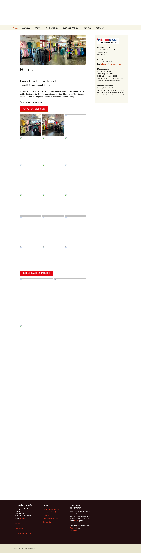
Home (15, 28)
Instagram (73, 530)
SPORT (37, 28)
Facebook (73, 528)
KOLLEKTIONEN (51, 28)
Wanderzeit (47, 515)
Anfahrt (18, 523)
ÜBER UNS (86, 28)
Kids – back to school (50, 519)
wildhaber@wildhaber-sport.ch (111, 64)
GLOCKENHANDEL (70, 28)
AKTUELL (26, 28)
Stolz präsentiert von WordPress (24, 548)
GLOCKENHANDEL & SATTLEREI (36, 273)
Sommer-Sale (47, 522)
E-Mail (76, 521)
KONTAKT (100, 28)
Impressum (19, 528)
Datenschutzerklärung (23, 533)
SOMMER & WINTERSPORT (34, 109)
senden (22, 518)
